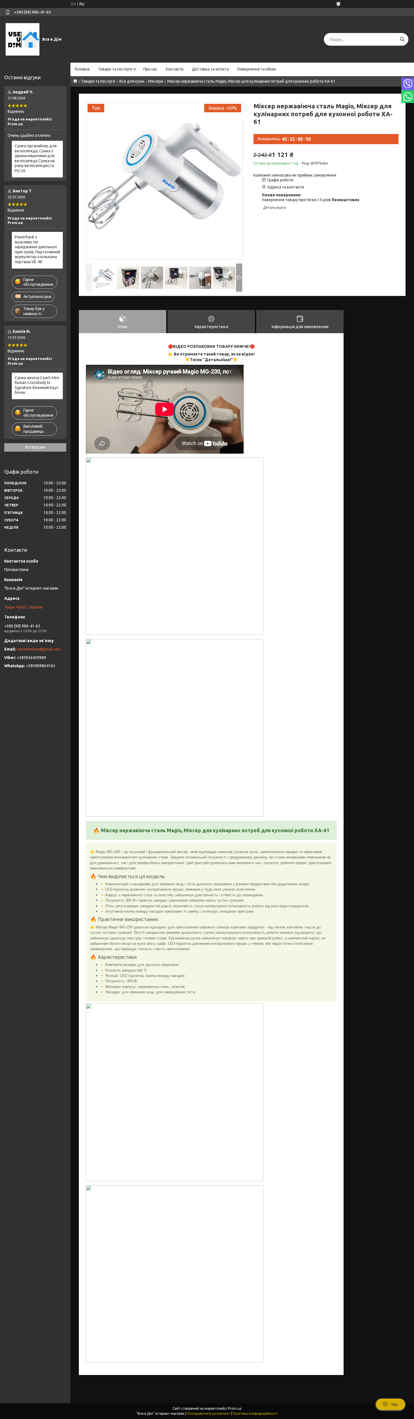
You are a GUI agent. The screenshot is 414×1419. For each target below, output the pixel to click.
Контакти (174, 69)
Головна (82, 69)
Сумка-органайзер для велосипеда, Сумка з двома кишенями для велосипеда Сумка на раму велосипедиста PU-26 (36, 158)
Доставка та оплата (210, 69)
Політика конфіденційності (255, 1413)
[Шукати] (402, 39)
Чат (394, 1404)
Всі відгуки (35, 447)
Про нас (150, 69)
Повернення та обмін (256, 69)
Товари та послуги (115, 69)
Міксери (155, 81)
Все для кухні (131, 81)
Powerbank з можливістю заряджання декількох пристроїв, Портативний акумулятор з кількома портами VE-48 (37, 249)
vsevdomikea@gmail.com (39, 649)
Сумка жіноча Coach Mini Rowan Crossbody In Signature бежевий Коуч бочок (37, 385)
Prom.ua (234, 1408)
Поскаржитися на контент (208, 1413)
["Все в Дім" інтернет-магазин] (22, 39)
